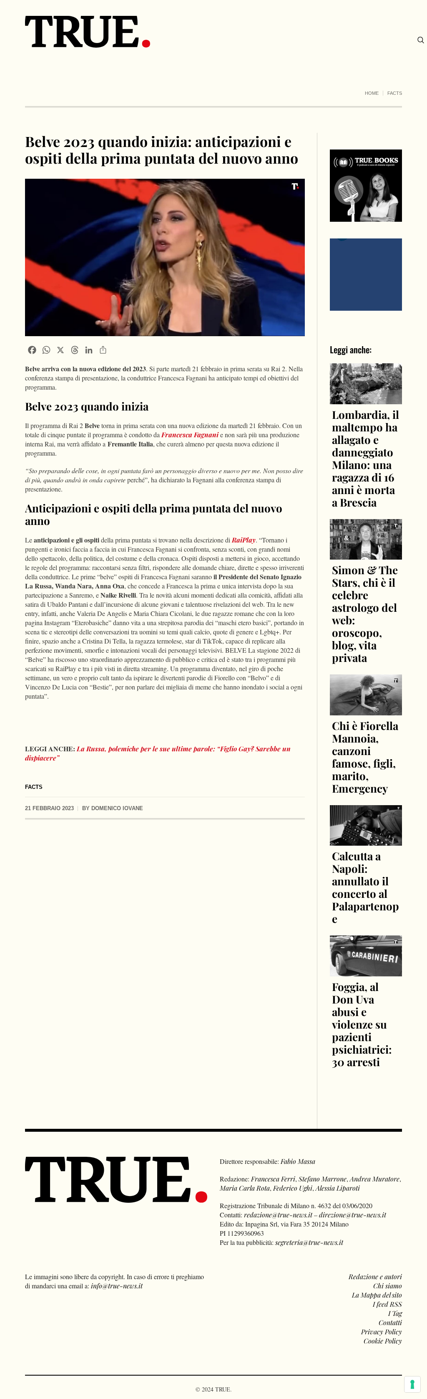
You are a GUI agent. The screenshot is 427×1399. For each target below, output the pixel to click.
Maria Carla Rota (245, 1188)
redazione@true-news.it (278, 1214)
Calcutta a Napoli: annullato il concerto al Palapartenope (365, 887)
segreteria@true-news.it (309, 1242)
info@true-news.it (117, 1285)
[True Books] (366, 217)
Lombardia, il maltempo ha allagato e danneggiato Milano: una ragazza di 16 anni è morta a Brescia (365, 458)
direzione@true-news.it (352, 1214)
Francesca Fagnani (190, 434)
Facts (394, 93)
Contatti (390, 1322)
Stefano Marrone (323, 1178)
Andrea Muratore (374, 1178)
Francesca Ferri (273, 1178)
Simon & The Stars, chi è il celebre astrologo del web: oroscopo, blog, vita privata (365, 614)
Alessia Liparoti (338, 1188)
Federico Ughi (292, 1188)
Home (372, 93)
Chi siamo (387, 1285)
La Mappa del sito (377, 1294)
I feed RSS (387, 1304)
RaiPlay (244, 539)
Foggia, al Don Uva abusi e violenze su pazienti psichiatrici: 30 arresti (362, 1024)
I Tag (395, 1313)
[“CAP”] (366, 273)
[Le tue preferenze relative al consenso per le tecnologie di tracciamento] (412, 1384)
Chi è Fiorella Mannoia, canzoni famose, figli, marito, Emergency (365, 757)
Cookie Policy (383, 1340)
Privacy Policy (381, 1331)
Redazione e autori (375, 1276)
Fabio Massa (298, 1161)
